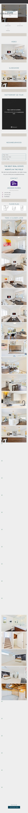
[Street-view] (3, 13)
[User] (10, 13)
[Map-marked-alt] (5, 13)
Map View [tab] (5, 155)
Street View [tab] (6, 159)
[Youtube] (7, 13)
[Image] (12, 13)
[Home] (1, 13)
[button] (14, 51)
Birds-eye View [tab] (7, 157)
